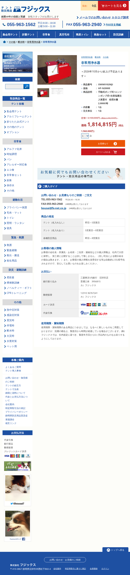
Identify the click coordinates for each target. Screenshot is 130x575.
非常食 (46, 34)
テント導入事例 (13, 370)
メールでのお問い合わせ (95, 17)
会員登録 (94, 568)
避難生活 (18, 199)
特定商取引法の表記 (15, 408)
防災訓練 (118, 34)
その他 (17, 302)
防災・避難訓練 (17, 269)
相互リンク (10, 423)
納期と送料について (15, 392)
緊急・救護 (17, 237)
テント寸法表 (12, 389)
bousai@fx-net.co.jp (53, 208)
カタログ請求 (120, 17)
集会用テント (10, 34)
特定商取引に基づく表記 (75, 568)
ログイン (105, 568)
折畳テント (28, 34)
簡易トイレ (82, 34)
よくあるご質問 (13, 366)
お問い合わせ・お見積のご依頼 (65, 559)
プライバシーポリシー (16, 411)
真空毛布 (64, 34)
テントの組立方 (13, 385)
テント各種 (17, 103)
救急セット (100, 34)
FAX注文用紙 (113, 24)
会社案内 (9, 404)
